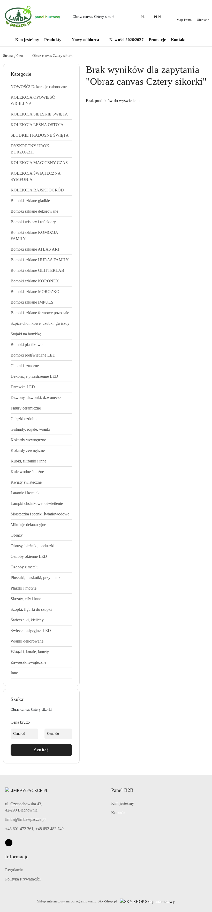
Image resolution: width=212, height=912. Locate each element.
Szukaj (41, 750)
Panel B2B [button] (122, 790)
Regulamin (14, 870)
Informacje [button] (16, 856)
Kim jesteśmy (122, 803)
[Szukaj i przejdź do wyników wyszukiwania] (127, 17)
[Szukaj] (70, 710)
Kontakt (118, 812)
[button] (55, 40)
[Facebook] (8, 842)
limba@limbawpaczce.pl (25, 819)
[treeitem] (41, 87)
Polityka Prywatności (23, 879)
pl (143, 17)
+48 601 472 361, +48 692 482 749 (34, 828)
